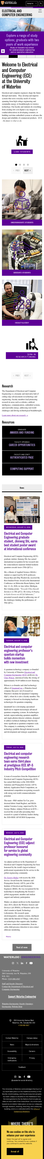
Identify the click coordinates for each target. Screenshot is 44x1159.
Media (8, 937)
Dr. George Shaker (11, 877)
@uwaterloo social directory (22, 1080)
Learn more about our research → (15, 415)
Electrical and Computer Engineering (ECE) (19, 673)
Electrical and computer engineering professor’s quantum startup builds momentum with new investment (18, 654)
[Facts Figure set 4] (28, 165)
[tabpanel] (22, 721)
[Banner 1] (4, 56)
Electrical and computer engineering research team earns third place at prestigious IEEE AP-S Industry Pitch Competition (20, 761)
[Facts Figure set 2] (20, 165)
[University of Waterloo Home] (9, 3)
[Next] (28, 170)
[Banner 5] (39, 56)
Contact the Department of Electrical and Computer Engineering (17, 987)
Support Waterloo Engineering (22, 996)
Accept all (15, 1151)
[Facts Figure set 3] (24, 165)
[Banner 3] (22, 56)
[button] (32, 3)
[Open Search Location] (41, 3)
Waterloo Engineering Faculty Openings (17, 1003)
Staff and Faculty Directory (12, 983)
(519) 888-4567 (14, 979)
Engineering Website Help (12, 1006)
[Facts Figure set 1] (16, 165)
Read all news (22, 947)
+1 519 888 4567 (23, 1025)
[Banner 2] (13, 56)
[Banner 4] (30, 56)
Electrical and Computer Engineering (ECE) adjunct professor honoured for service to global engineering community (19, 847)
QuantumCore (16, 688)
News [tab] (22, 488)
